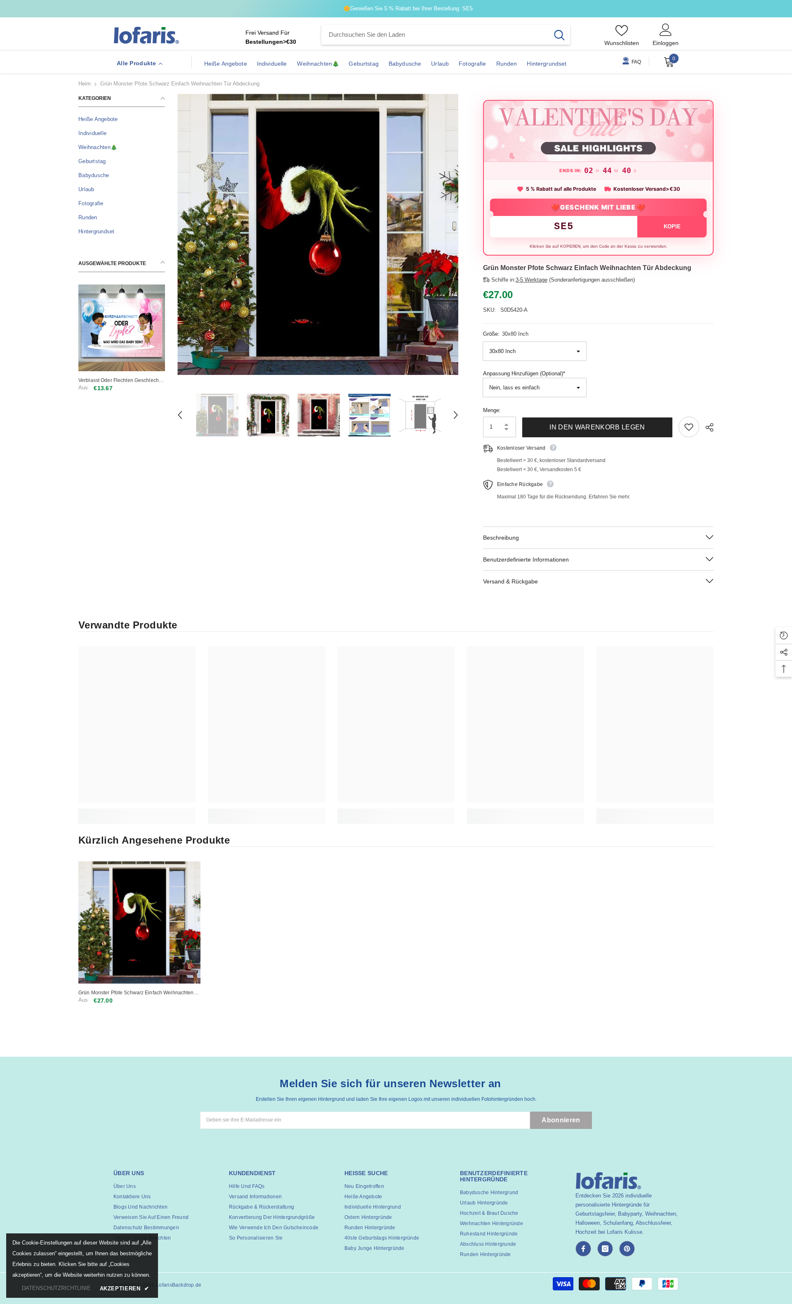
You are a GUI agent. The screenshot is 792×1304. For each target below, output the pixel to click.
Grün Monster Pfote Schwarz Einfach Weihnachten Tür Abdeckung (136, 993)
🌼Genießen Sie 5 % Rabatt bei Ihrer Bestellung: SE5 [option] (396, 8)
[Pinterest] (627, 1249)
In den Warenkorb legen (597, 427)
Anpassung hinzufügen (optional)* (524, 373)
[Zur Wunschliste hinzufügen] (689, 427)
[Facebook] (583, 1249)
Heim (84, 84)
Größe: (505, 334)
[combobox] (435, 35)
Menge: (492, 410)
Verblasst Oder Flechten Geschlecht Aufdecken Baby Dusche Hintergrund (120, 380)
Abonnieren (561, 1120)
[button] (180, 415)
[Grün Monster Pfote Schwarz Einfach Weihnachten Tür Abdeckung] (139, 922)
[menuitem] (121, 119)
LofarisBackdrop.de (178, 1285)
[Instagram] (605, 1249)
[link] (137, 811)
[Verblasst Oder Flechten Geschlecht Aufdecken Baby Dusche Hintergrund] (121, 328)
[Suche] (445, 35)
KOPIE (672, 226)
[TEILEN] (706, 427)
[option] (317, 234)
